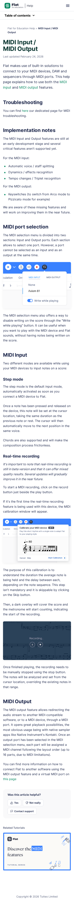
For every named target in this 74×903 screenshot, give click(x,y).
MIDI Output (17, 701)
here (25, 111)
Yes (16, 802)
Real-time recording (21, 456)
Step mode (13, 379)
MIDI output (28, 87)
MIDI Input (15, 355)
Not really (35, 802)
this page (9, 779)
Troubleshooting (23, 102)
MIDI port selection (25, 227)
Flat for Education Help (21, 28)
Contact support (24, 811)
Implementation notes (29, 130)
